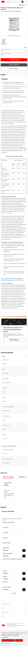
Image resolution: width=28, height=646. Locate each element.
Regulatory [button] (5, 612)
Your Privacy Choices (11, 625)
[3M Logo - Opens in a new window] (3, 2)
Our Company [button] (6, 604)
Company (5, 537)
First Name (5, 527)
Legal (8, 623)
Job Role (5, 576)
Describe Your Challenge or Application (13, 559)
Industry (5, 571)
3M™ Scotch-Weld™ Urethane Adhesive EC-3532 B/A (8, 484)
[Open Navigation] (26, 1)
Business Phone (7, 542)
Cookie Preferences (21, 625)
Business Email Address (9, 522)
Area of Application (8, 553)
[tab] (8, 476)
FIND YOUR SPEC (14, 340)
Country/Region (7, 587)
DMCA (21, 623)
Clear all (25, 47)
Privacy (11, 623)
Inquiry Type (6, 548)
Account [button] (23, 5)
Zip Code (5, 582)
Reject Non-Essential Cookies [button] (8, 640)
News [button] (3, 608)
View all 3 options (15, 59)
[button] (6, 643)
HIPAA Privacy (16, 623)
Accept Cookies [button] (19, 640)
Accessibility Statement (11, 624)
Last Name (5, 532)
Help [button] (3, 616)
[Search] (23, 2)
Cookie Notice (5, 637)
